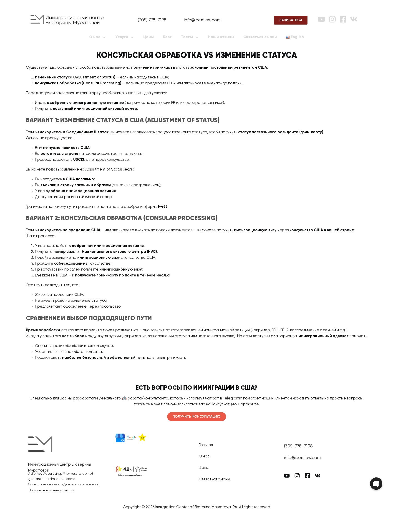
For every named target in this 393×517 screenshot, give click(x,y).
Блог (167, 37)
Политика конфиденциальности (51, 490)
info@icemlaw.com (202, 20)
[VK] (354, 19)
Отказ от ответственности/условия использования (63, 484)
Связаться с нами (260, 37)
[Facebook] (343, 19)
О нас (94, 37)
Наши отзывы (221, 37)
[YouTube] (321, 19)
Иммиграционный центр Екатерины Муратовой (74, 20)
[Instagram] (332, 19)
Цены (148, 37)
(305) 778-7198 (152, 20)
